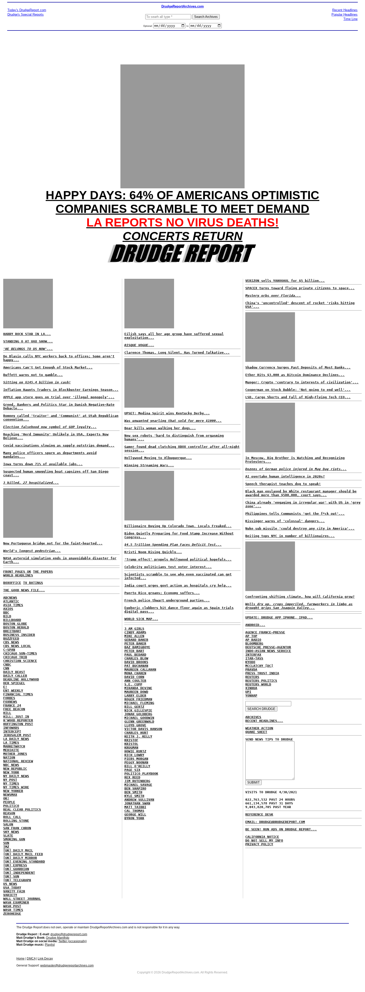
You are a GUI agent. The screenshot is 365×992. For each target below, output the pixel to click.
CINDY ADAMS (135, 632)
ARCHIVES (253, 717)
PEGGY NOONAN (136, 762)
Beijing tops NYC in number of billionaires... (290, 536)
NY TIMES (11, 783)
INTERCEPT (12, 731)
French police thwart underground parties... (167, 600)
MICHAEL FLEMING (139, 703)
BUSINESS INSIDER (19, 635)
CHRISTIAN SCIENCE (20, 661)
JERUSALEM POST (17, 735)
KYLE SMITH (134, 796)
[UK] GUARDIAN (16, 869)
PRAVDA (251, 669)
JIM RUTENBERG (137, 781)
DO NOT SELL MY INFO (264, 840)
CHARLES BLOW (136, 658)
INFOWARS (11, 728)
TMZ (6, 847)
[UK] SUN (11, 876)
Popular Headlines (344, 14)
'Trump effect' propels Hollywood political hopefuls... (178, 559)
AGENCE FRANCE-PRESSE (265, 632)
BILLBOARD (12, 620)
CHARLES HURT (136, 733)
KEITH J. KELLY (138, 736)
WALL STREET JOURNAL (22, 899)
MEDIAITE (11, 750)
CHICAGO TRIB (15, 657)
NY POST (10, 780)
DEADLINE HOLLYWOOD (21, 679)
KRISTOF (131, 740)
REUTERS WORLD (258, 684)
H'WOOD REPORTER (18, 720)
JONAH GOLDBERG (138, 714)
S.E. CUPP (133, 684)
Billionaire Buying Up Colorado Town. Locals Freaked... (178, 526)
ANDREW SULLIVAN (139, 799)
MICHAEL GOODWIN (139, 718)
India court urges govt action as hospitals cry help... (178, 585)
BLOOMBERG (254, 643)
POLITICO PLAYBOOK (141, 773)
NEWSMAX (10, 794)
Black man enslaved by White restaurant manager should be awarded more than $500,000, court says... (301, 493)
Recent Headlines (345, 10)
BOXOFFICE (12, 583)
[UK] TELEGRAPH (17, 880)
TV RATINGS (33, 583)
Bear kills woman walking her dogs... (160, 428)
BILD (7, 616)
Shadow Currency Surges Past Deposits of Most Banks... (298, 367)
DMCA (31, 958)
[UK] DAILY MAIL (18, 850)
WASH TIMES (13, 910)
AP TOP (251, 636)
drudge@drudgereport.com (68, 934)
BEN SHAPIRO (135, 788)
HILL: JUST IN (16, 716)
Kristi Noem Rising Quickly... (153, 552)
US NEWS (10, 884)
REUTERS (252, 677)
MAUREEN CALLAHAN (140, 669)
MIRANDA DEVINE (138, 688)
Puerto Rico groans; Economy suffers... (162, 593)
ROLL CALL (12, 817)
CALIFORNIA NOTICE (262, 837)
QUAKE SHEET (256, 732)
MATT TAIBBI (135, 807)
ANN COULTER (135, 680)
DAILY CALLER (15, 676)
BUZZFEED (11, 638)
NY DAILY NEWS (16, 776)
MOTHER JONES (15, 754)
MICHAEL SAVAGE (138, 785)
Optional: (148, 26)
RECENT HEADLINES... (264, 721)
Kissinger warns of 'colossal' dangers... (285, 521)
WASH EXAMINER (16, 902)
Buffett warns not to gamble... (33, 375)
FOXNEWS (10, 702)
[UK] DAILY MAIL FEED (23, 854)
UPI (248, 692)
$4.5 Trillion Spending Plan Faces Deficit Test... (173, 544)
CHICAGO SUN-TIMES (20, 653)
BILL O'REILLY (137, 766)
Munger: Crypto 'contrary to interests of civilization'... (302, 382)
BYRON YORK (134, 818)
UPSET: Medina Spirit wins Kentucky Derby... (167, 413)
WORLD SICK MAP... (141, 619)
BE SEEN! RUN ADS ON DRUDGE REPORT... (281, 829)
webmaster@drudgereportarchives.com (67, 965)
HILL (7, 713)
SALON (8, 824)
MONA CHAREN (135, 673)
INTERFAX (253, 654)
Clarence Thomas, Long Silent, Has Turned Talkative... (177, 352)
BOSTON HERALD (16, 627)
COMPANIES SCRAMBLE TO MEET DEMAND (182, 208)
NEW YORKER (13, 791)
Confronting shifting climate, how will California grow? (300, 596)
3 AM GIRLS (134, 628)
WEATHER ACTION (259, 728)
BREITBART (12, 631)
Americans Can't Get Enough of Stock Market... (48, 367)
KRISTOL (131, 744)
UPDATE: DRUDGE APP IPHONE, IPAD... (279, 617)
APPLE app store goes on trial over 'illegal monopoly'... (58, 397)
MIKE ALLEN (134, 636)
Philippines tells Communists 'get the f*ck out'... (295, 513)
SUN (6, 843)
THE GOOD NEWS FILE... (24, 590)
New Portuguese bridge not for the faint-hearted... (53, 543)
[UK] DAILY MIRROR (20, 858)
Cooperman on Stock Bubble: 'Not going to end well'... (298, 390)
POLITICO (11, 806)
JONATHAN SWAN (137, 803)
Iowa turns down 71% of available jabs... (43, 464)
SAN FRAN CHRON (17, 828)
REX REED (132, 777)
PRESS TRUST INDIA (262, 673)
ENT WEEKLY (13, 690)
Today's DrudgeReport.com (26, 10)
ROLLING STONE (16, 820)
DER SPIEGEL (14, 683)
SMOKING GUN (14, 839)
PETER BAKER (135, 643)
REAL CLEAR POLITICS (22, 809)
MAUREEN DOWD (136, 692)
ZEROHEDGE (12, 913)
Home (20, 958)
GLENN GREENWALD (139, 721)
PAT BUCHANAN (136, 666)
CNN (6, 668)
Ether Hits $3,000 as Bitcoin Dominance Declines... (295, 375)
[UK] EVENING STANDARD (24, 861)
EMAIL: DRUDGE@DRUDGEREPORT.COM (275, 822)
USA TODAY (12, 887)
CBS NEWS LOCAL (17, 646)
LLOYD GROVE (135, 725)
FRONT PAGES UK (17, 571)
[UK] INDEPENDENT (19, 873)
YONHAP (251, 695)
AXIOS (8, 609)
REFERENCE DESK (259, 814)
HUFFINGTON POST (18, 724)
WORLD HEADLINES (18, 575)
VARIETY (10, 895)
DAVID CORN (134, 677)
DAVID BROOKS (136, 662)
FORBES (9, 698)
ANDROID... (255, 625)
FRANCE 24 (12, 705)
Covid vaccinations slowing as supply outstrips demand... (58, 445)
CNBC (7, 664)
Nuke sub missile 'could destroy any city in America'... (300, 528)
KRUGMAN (131, 747)
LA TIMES (11, 742)
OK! (6, 798)
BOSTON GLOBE (15, 623)
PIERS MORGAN (136, 759)
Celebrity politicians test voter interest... (168, 567)
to (187, 26)
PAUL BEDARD (135, 654)
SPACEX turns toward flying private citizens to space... (300, 288)
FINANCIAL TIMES (18, 694)
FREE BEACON (14, 709)
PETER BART (134, 651)
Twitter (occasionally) (72, 941)
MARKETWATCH (14, 746)
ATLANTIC (11, 601)
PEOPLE (9, 802)
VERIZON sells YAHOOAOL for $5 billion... (285, 281)
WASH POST (12, 906)
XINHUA (251, 688)
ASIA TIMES (13, 605)
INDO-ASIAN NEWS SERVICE (268, 651)
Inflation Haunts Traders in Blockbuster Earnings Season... (60, 390)
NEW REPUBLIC (15, 768)
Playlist (50, 944)
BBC (6, 612)
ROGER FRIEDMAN (138, 699)
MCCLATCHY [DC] (259, 666)
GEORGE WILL (135, 814)
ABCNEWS (10, 597)
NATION (9, 757)
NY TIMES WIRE (16, 787)
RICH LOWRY (134, 755)
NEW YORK (11, 772)
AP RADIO (253, 640)
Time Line (350, 19)
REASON (9, 813)
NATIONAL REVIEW (18, 761)
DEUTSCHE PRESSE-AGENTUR (268, 647)
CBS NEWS (11, 642)
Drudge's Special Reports (25, 14)
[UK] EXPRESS (15, 865)
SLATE (8, 835)
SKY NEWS (11, 832)
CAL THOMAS (134, 811)
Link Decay (45, 958)
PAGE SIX (132, 770)
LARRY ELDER (135, 695)
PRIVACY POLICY (259, 844)
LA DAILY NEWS (16, 739)
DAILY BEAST (14, 672)
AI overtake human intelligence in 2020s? (285, 476)
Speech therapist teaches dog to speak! (283, 484)
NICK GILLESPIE (138, 710)
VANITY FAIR (14, 891)
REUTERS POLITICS (261, 680)
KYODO (250, 662)
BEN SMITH (133, 792)
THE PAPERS (43, 571)
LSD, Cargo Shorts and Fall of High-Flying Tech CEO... (298, 397)
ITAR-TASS (254, 658)
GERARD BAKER (136, 640)
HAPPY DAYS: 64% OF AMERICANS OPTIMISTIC (182, 195)
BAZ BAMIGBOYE (137, 647)
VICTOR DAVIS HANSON (143, 729)
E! (5, 687)
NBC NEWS (11, 765)
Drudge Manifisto (57, 937)
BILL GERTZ (134, 707)
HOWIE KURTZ (135, 751)
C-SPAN (9, 650)
